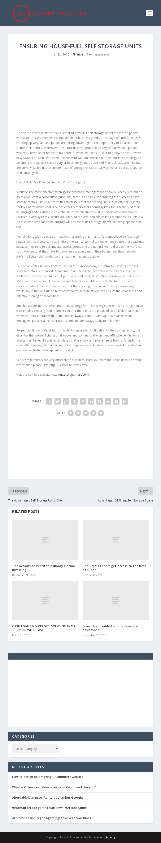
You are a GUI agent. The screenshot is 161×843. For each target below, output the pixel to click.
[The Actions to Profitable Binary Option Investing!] (45, 540)
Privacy (111, 837)
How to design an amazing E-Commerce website (47, 777)
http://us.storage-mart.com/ (71, 374)
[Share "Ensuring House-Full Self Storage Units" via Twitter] (57, 401)
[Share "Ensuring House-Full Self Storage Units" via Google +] (66, 401)
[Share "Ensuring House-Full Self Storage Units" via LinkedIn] (91, 401)
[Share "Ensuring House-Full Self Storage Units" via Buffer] (99, 401)
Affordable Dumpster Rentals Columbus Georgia (47, 797)
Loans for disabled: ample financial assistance (110, 628)
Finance (78, 54)
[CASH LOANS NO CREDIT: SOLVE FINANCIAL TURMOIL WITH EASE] (45, 600)
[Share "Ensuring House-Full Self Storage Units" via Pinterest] (83, 401)
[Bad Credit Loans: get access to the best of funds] (116, 540)
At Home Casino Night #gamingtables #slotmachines (51, 818)
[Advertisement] (80, 95)
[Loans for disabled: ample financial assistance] (116, 600)
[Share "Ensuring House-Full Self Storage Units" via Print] (125, 401)
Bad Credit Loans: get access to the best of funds (114, 568)
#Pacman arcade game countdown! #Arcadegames (49, 808)
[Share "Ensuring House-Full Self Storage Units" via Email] (116, 401)
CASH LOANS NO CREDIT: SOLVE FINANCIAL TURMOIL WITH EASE (44, 628)
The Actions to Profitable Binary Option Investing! (43, 568)
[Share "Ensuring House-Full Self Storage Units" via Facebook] (49, 401)
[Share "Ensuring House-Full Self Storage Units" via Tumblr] (74, 401)
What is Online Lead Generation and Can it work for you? (54, 787)
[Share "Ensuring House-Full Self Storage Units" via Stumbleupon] (108, 401)
